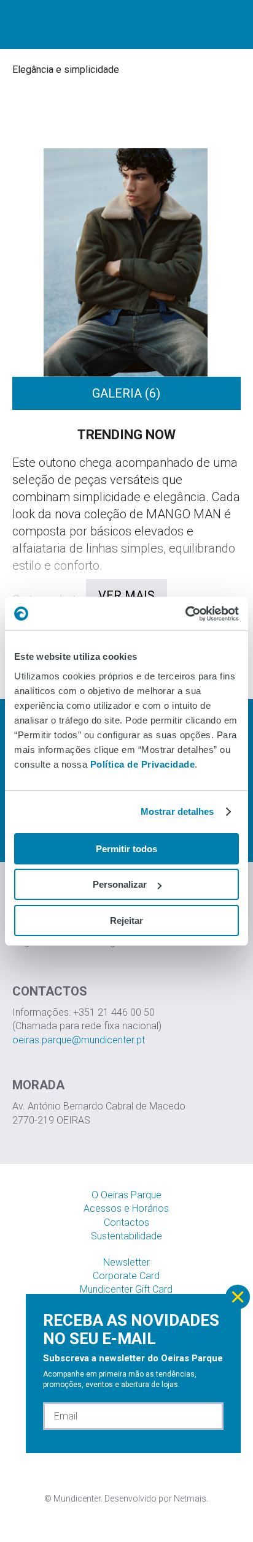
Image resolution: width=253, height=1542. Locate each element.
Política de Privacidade (142, 764)
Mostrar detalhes (177, 811)
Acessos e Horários (126, 1208)
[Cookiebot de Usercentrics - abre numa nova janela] (185, 614)
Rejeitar (126, 920)
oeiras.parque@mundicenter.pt (78, 1040)
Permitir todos (126, 849)
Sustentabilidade (126, 1236)
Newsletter (126, 1262)
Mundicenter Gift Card (126, 1289)
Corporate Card (126, 1276)
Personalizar (120, 884)
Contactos (126, 1222)
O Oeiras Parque (126, 1195)
